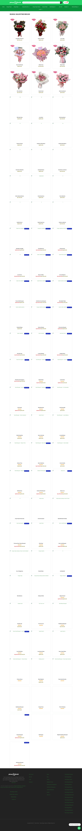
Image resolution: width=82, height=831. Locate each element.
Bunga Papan (9, 6)
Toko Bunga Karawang (69, 797)
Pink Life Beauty (62, 706)
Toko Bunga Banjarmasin (69, 794)
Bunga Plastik (44, 6)
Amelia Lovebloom (62, 222)
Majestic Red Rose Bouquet (62, 734)
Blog (47, 776)
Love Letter (62, 38)
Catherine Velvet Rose (41, 143)
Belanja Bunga (13, 796)
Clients (48, 779)
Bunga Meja (16, 6)
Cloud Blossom (41, 248)
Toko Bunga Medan (68, 807)
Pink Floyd (41, 543)
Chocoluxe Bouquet (62, 327)
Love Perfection (20, 651)
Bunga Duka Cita (25, 6)
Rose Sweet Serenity (62, 679)
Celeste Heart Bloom (62, 143)
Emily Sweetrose (41, 196)
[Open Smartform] (79, 828)
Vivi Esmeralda (62, 407)
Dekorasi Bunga (75, 6)
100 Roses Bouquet (19, 762)
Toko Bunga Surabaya (69, 774)
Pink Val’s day (19, 353)
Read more (14, 782)
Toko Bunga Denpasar (69, 799)
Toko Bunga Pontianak (69, 789)
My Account (31, 774)
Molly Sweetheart (62, 91)
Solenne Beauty (41, 327)
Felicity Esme (19, 490)
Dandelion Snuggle (19, 248)
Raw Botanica (19, 595)
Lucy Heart (41, 117)
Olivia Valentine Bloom (19, 196)
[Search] (61, 3)
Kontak (48, 792)
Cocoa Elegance (62, 274)
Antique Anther (41, 595)
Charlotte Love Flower (62, 169)
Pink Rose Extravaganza (19, 379)
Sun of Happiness (19, 571)
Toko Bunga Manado (68, 787)
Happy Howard (62, 595)
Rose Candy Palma (62, 651)
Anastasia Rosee (41, 169)
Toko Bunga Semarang (69, 812)
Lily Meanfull (62, 571)
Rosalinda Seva (41, 407)
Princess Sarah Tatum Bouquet (19, 543)
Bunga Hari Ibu (13, 787)
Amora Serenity (41, 435)
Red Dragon (41, 734)
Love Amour (19, 274)
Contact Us (14, 799)
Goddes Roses (62, 353)
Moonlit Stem (41, 571)
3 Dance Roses (19, 679)
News (48, 774)
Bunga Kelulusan (20, 787)
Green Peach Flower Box (19, 518)
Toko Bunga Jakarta (13, 791)
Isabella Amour (19, 222)
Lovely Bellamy (62, 435)
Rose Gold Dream (19, 64)
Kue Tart (60, 6)
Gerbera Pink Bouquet (41, 490)
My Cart (30, 776)
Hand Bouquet (52, 6)
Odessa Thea (19, 463)
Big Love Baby (41, 274)
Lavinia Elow (62, 379)
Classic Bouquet (20, 734)
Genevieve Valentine (19, 169)
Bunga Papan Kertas (36, 6)
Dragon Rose (41, 706)
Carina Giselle (62, 463)
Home (3, 6)
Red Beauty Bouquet (19, 706)
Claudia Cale (19, 623)
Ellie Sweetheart (62, 117)
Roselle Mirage (19, 327)
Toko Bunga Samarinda (69, 792)
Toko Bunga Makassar (69, 810)
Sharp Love (62, 490)
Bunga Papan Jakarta (14, 794)
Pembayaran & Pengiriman (52, 784)
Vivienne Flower (20, 143)
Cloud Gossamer (41, 518)
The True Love (41, 623)
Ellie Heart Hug (19, 117)
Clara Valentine (62, 196)
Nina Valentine (19, 91)
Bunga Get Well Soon (18, 785)
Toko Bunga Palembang (69, 802)
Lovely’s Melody (41, 353)
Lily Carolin (19, 407)
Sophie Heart (41, 91)
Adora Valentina (41, 463)
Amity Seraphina (19, 435)
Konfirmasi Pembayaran (51, 787)
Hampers (66, 6)
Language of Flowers (20, 38)
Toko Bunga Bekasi (68, 784)
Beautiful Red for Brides (62, 518)
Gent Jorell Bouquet (62, 543)
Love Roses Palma (41, 651)
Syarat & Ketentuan (50, 789)
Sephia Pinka (41, 379)
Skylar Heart (62, 64)
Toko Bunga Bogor (68, 776)
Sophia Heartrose (41, 222)
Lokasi (40, 9)
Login (30, 779)
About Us (48, 794)
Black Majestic (41, 679)
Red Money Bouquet (62, 623)
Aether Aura (41, 64)
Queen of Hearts (41, 38)
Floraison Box (62, 248)
